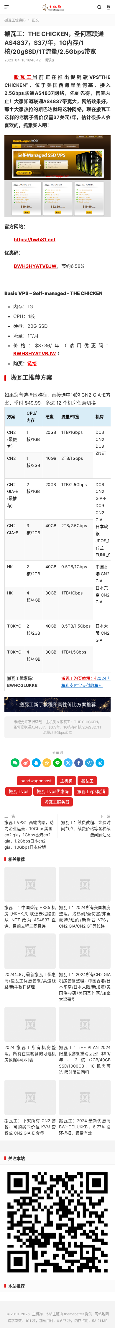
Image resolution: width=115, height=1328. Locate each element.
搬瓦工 (23, 77)
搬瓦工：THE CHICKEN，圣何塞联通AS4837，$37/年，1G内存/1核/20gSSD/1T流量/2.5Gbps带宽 (54, 42)
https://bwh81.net (34, 239)
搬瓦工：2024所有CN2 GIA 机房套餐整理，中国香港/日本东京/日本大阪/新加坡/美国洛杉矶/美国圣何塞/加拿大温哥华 (84, 987)
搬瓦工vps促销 (91, 791)
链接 (32, 363)
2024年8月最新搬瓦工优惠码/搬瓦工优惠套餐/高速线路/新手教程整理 (30, 980)
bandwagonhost (36, 780)
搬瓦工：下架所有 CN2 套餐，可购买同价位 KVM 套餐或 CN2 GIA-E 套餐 (30, 1126)
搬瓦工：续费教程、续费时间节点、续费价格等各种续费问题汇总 (86, 828)
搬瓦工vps (18, 791)
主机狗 (57, 7)
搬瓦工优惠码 (15, 20)
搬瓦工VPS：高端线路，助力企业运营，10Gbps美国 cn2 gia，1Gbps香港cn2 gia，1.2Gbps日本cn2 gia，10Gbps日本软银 (29, 835)
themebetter (74, 1314)
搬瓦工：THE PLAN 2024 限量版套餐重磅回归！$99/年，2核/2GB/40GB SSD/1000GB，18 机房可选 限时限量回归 (84, 1060)
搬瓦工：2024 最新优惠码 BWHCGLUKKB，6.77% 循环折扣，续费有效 (84, 1126)
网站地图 (102, 1314)
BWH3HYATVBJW (35, 266)
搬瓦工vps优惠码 (53, 791)
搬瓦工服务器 (57, 801)
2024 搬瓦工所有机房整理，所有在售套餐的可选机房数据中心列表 (30, 1053)
